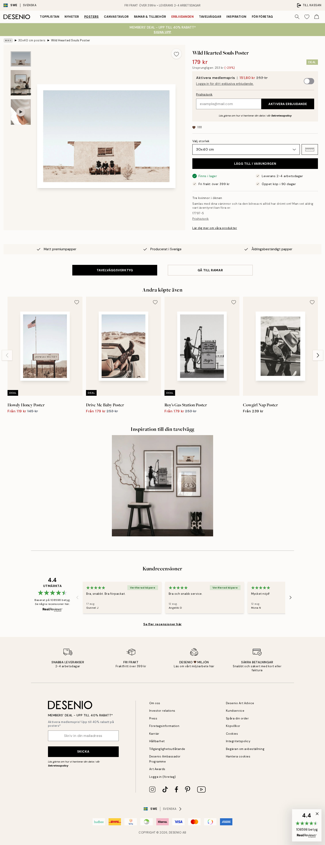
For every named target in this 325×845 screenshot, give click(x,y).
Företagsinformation (164, 726)
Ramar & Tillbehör (150, 17)
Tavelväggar (210, 17)
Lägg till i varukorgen (255, 164)
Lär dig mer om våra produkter (214, 228)
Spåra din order (237, 718)
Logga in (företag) (162, 777)
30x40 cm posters (32, 40)
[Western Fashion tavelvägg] (162, 485)
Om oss (154, 703)
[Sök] (297, 17)
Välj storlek (201, 141)
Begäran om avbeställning (245, 749)
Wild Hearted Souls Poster (70, 40)
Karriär (154, 734)
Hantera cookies (238, 756)
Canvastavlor (116, 17)
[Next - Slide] (318, 355)
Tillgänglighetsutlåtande (167, 749)
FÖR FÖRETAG (262, 17)
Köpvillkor (233, 726)
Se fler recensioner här (162, 624)
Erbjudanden (182, 17)
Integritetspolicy (238, 741)
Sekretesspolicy (281, 115)
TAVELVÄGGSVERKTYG (115, 270)
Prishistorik (204, 94)
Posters (91, 17)
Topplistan (49, 17)
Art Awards (157, 769)
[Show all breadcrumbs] (8, 40)
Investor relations (162, 711)
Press (153, 718)
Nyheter (72, 17)
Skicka (83, 751)
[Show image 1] (21, 59)
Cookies (232, 734)
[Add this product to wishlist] (176, 53)
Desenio (175, 832)
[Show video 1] (21, 112)
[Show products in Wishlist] (307, 16)
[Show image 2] (21, 83)
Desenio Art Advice (240, 703)
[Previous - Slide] (7, 355)
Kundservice (235, 711)
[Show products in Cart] (316, 16)
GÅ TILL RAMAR (210, 270)
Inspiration (236, 17)
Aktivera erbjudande (287, 104)
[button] (310, 149)
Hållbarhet (157, 741)
